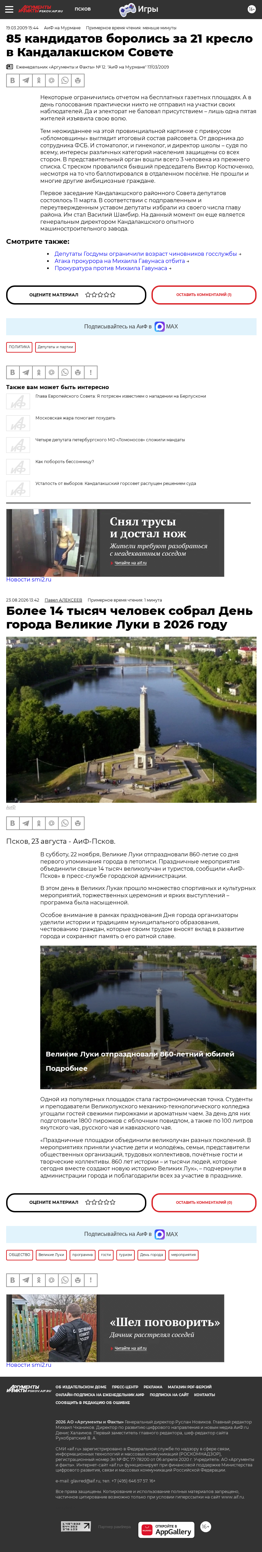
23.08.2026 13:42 (22, 600)
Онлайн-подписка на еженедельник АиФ (100, 1395)
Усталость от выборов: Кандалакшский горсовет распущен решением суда (115, 483)
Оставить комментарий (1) (204, 295)
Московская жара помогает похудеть (75, 417)
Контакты (204, 1395)
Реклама (153, 1387)
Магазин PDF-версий (190, 1387)
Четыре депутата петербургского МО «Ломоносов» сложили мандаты (110, 439)
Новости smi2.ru (29, 579)
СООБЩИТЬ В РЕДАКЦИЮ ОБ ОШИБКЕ (93, 1403)
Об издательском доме (81, 1387)
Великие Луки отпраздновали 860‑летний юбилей (140, 1054)
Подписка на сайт (169, 1395)
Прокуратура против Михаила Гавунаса (111, 268)
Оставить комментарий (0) (204, 1202)
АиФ (11, 807)
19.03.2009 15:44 (22, 27)
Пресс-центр (125, 1387)
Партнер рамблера (114, 1527)
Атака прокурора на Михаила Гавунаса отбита (120, 261)
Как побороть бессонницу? (64, 461)
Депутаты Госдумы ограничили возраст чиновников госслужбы (146, 254)
